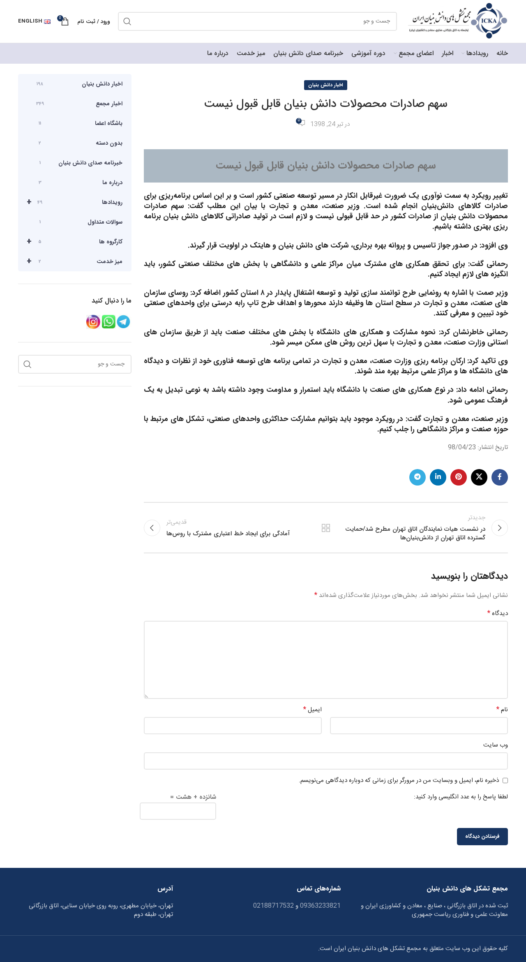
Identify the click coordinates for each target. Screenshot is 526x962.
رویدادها (74, 202)
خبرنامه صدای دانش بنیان (80, 162)
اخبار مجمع (79, 103)
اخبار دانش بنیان (325, 85)
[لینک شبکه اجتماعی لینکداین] (438, 477)
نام (502, 710)
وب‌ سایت (495, 745)
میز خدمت (74, 261)
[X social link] (479, 477)
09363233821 (319, 906)
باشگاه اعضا (80, 123)
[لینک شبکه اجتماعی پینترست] (458, 477)
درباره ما (80, 182)
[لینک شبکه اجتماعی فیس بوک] (499, 477)
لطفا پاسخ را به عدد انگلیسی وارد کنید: (461, 797)
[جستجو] (127, 21)
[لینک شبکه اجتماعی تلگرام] (417, 477)
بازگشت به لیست (326, 528)
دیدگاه (497, 614)
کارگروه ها (74, 241)
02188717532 (273, 906)
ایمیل (312, 710)
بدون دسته (80, 143)
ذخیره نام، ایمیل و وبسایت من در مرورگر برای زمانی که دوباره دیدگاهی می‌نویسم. (399, 780)
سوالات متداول (80, 222)
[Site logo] (456, 21)
